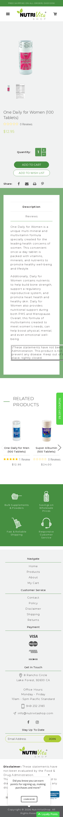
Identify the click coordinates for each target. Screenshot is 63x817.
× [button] (49, 774)
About (33, 577)
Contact (33, 597)
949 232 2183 (35, 706)
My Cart (33, 583)
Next (59, 447)
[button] (33, 814)
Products (33, 571)
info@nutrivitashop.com (35, 713)
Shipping (33, 614)
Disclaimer (33, 608)
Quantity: (24, 152)
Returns (33, 620)
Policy (33, 603)
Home (33, 566)
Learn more (29, 799)
